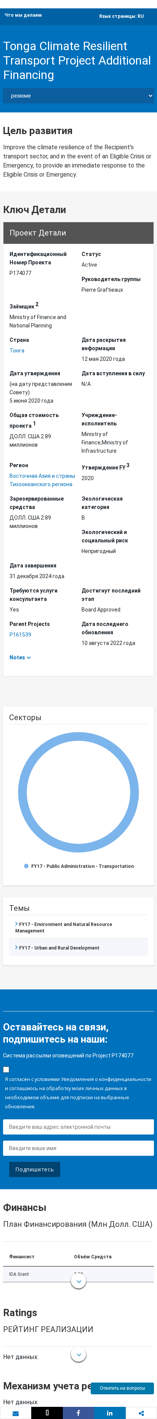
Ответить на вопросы (122, 1388)
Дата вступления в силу (113, 373)
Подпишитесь (34, 1169)
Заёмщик (24, 305)
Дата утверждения (35, 373)
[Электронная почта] (15, 1413)
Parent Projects (30, 624)
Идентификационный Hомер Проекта (38, 258)
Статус (91, 254)
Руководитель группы (111, 279)
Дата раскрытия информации (104, 344)
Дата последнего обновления (105, 628)
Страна (19, 340)
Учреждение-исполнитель (99, 419)
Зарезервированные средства (37, 503)
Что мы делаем (23, 15)
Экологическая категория (102, 503)
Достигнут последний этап (111, 595)
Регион (19, 465)
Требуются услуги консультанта (34, 595)
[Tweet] (47, 1413)
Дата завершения (33, 566)
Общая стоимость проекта (34, 420)
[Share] (78, 1413)
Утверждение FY (106, 466)
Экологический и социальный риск (105, 536)
